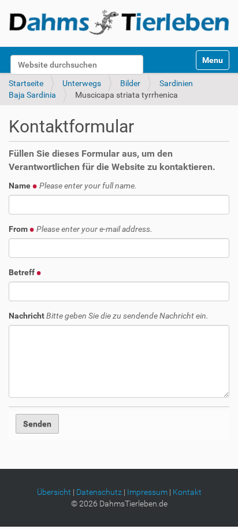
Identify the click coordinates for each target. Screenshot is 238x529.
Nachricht (109, 315)
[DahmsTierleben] (119, 22)
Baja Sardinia (32, 94)
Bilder (130, 83)
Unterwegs (81, 83)
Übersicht (54, 492)
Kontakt (187, 492)
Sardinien (176, 83)
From (81, 229)
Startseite (26, 83)
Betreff (22, 272)
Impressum (147, 492)
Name (73, 185)
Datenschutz (99, 492)
